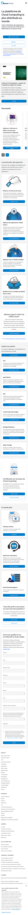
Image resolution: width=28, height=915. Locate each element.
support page (6, 649)
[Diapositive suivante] (7, 155)
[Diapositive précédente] (3, 155)
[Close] (26, 885)
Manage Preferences (6, 912)
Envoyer (14, 742)
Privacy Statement (16, 909)
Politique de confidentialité (10, 54)
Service (5, 682)
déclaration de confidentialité (12, 737)
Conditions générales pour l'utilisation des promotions (15, 338)
